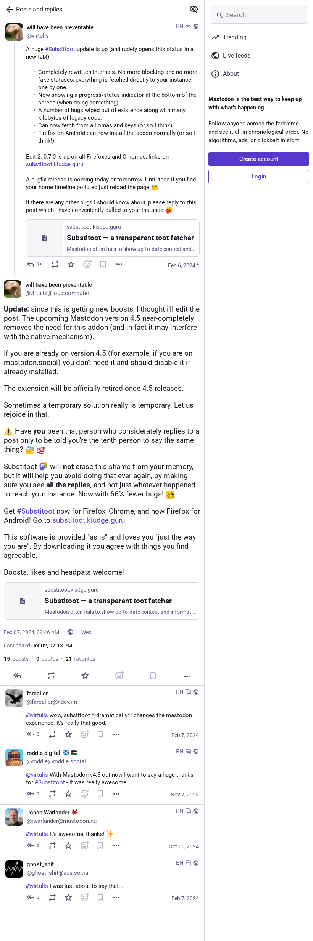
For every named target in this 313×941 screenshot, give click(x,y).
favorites (80, 659)
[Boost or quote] (55, 264)
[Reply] (17, 675)
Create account (258, 159)
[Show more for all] (194, 9)
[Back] (8, 9)
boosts (16, 659)
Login (259, 176)
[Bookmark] (103, 264)
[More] (119, 264)
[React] (87, 264)
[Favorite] (71, 264)
